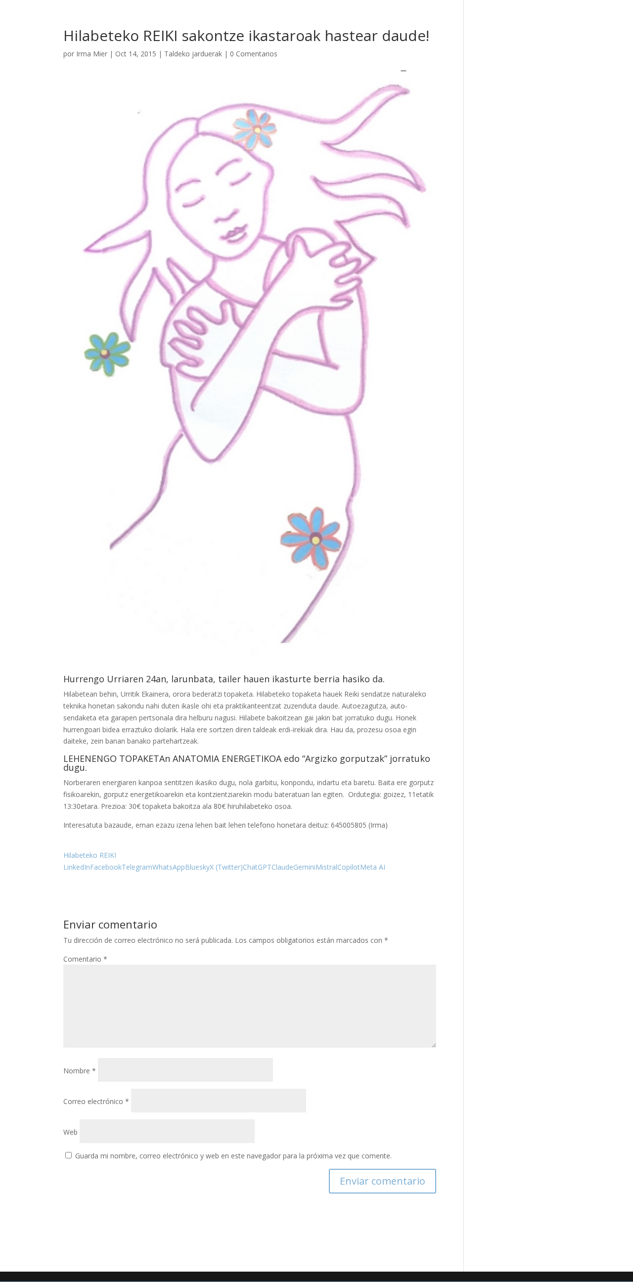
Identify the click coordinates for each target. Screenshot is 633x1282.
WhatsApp (168, 867)
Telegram (137, 867)
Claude (282, 867)
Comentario (85, 959)
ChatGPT (257, 867)
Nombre (79, 1070)
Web (70, 1132)
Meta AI (372, 867)
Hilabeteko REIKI (89, 855)
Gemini (304, 867)
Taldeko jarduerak (193, 53)
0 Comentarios (253, 53)
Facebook (106, 867)
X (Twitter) (226, 867)
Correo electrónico (96, 1101)
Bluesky (197, 867)
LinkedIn (76, 867)
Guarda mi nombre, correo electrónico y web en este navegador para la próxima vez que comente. (233, 1155)
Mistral (326, 867)
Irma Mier (91, 53)
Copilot (348, 867)
